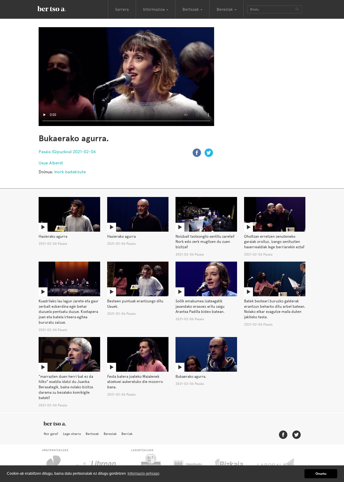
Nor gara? (51, 434)
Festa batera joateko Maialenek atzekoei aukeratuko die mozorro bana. (135, 381)
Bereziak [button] (225, 9)
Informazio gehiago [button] (143, 473)
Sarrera (122, 9)
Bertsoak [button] (191, 9)
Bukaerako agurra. (191, 376)
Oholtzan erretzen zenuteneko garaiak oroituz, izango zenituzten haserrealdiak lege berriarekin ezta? (274, 241)
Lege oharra (72, 434)
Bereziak (110, 434)
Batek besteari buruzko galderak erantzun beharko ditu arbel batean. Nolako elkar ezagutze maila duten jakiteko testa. (274, 309)
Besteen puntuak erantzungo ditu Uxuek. (135, 304)
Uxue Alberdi (51, 162)
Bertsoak (92, 434)
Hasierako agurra (53, 236)
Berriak (126, 434)
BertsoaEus (58, 8)
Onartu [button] (320, 473)
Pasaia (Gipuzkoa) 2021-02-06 (67, 151)
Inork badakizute (70, 171)
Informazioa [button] (154, 9)
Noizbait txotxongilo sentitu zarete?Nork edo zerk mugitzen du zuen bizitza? (205, 241)
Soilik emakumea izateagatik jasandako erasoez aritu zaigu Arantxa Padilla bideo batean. (200, 306)
